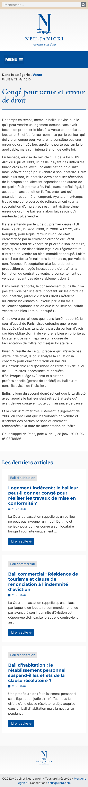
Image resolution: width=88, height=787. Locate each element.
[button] (14, 59)
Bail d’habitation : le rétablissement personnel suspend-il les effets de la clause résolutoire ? (36, 672)
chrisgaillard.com (59, 783)
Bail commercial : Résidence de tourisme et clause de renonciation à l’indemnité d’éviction (43, 581)
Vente (37, 75)
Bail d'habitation (22, 478)
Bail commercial (22, 564)
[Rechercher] (83, 4)
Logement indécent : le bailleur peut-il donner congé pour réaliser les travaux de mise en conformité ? (43, 495)
